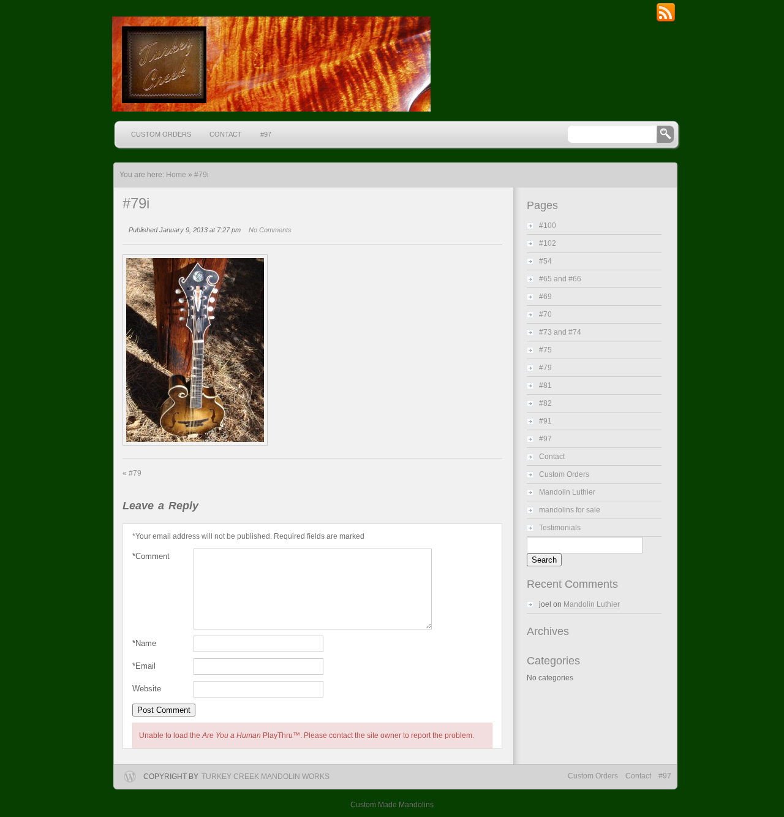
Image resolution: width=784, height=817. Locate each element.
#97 (265, 134)
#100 (547, 225)
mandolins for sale (569, 510)
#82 (545, 403)
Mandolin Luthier (567, 492)
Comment (151, 556)
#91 (545, 421)
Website (146, 688)
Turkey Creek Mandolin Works (266, 776)
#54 (545, 261)
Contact (225, 134)
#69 (545, 296)
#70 (545, 314)
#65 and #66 (560, 279)
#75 (545, 350)
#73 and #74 (560, 332)
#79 (132, 473)
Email (144, 666)
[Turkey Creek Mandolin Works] (270, 64)
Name (144, 643)
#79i (201, 174)
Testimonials (560, 527)
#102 (547, 243)
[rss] (666, 20)
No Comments (270, 230)
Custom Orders (161, 134)
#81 (545, 385)
